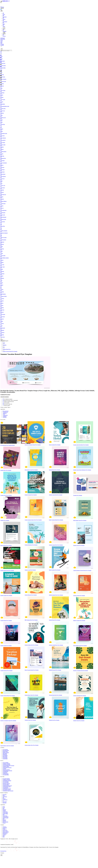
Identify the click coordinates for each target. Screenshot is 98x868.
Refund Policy (5, 832)
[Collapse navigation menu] (2, 49)
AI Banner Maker (6, 766)
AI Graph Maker (6, 774)
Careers (4, 834)
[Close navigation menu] (1, 11)
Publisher (4, 809)
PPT (3, 808)
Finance (4, 798)
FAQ (4, 836)
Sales (4, 795)
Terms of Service (6, 831)
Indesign (4, 820)
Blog (3, 835)
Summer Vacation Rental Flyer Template (10, 351)
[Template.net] (6, 1)
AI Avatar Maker (6, 784)
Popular (4, 822)
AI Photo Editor (5, 773)
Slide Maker (5, 753)
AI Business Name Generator (8, 790)
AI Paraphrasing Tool (6, 786)
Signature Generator (6, 783)
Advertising (5, 796)
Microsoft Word (5, 411)
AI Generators (5, 749)
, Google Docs (5, 412)
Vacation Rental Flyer (6, 349)
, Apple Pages (5, 415)
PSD (3, 818)
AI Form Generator (6, 769)
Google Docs (5, 811)
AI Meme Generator (6, 779)
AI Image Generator (6, 763)
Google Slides (5, 813)
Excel (4, 807)
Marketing (4, 794)
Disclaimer (5, 833)
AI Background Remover (7, 785)
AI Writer (4, 768)
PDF (3, 814)
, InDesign (4, 417)
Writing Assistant (6, 752)
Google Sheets (5, 812)
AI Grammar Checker (7, 789)
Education (4, 802)
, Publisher (5, 416)
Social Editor (5, 757)
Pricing (4, 828)
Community (5, 827)
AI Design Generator (6, 764)
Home (4, 342)
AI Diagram (5, 772)
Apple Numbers (5, 816)
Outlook (4, 810)
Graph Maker (5, 758)
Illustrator (4, 819)
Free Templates (5, 821)
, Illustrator (5, 413)
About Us (4, 826)
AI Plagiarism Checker (7, 788)
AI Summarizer (5, 787)
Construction (5, 799)
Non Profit (5, 801)
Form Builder (5, 755)
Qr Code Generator (6, 778)
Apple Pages (5, 815)
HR (3, 797)
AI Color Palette (6, 782)
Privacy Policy (5, 830)
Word (4, 806)
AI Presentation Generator (7, 770)
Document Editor (6, 750)
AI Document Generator (7, 767)
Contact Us (5, 829)
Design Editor (5, 751)
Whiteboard (5, 754)
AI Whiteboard (5, 771)
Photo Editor (5, 756)
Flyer (4, 347)
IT (3, 800)
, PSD (4, 414)
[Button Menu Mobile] (1, 1)
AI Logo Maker (5, 762)
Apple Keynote (5, 817)
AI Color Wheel (6, 781)
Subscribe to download (4, 396)
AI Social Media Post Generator (8, 765)
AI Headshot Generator (7, 780)
